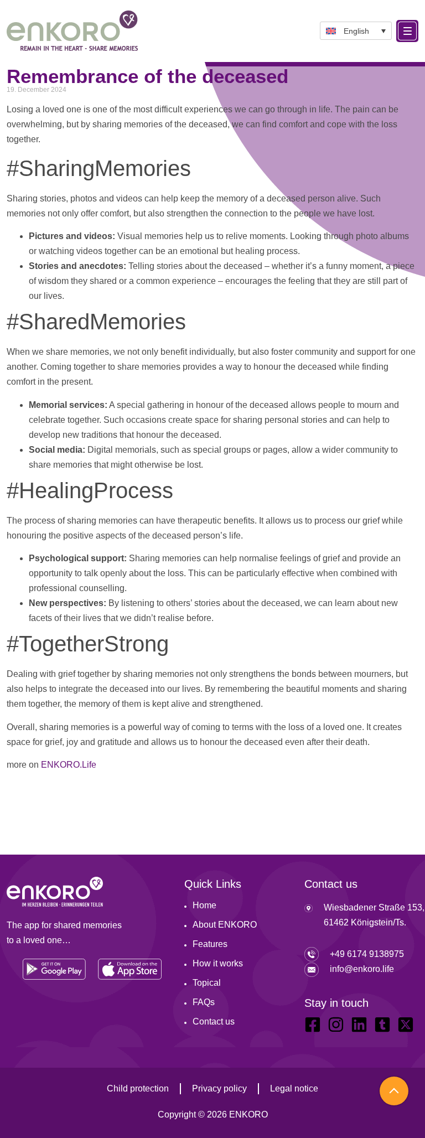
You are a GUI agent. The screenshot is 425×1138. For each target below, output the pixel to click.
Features (210, 944)
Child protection (138, 1088)
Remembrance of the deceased (147, 76)
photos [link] (83, 198)
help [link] (169, 198)
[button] (356, 31)
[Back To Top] (394, 1091)
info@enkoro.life (362, 969)
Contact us (214, 1021)
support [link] (371, 351)
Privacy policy (219, 1088)
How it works (218, 963)
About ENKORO (225, 924)
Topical (207, 982)
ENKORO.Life (68, 764)
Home (204, 905)
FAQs (204, 1002)
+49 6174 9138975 (367, 954)
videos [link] (129, 198)
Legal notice (294, 1088)
